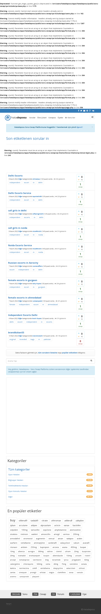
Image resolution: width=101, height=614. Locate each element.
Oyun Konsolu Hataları (17, 491)
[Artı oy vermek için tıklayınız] (78, 176)
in (33, 182)
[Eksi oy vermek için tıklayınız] (78, 179)
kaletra (13, 568)
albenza (21, 551)
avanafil (86, 543)
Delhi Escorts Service (19, 193)
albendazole (58, 555)
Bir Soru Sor (70, 117)
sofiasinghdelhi (38, 214)
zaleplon (80, 520)
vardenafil (52, 543)
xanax (66, 525)
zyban (13, 525)
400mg (74, 547)
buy (12, 520)
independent (14, 182)
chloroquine (28, 564)
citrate (45, 520)
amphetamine (60, 530)
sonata (84, 564)
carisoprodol (24, 576)
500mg (39, 564)
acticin (57, 525)
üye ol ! (80, 127)
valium (76, 543)
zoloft (34, 568)
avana (64, 547)
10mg (12, 551)
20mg (12, 555)
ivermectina (24, 568)
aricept (13, 560)
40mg (56, 564)
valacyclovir (65, 543)
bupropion (44, 547)
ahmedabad (53, 304)
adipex (34, 525)
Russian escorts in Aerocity (23, 262)
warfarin (13, 543)
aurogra (31, 551)
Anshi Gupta (36, 318)
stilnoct (82, 568)
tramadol (22, 555)
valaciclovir (70, 568)
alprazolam (46, 525)
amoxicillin (45, 534)
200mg (76, 534)
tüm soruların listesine (47, 352)
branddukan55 (16, 332)
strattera (13, 534)
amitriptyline (39, 543)
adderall (68, 520)
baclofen (77, 525)
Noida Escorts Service (20, 245)
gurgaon (41, 287)
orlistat (43, 572)
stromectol (28, 538)
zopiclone (47, 530)
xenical (51, 538)
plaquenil (35, 576)
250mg (34, 547)
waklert (34, 534)
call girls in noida (17, 227)
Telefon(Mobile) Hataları (18, 485)
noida (40, 235)
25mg (76, 551)
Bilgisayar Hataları (15, 480)
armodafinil (15, 538)
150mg (69, 555)
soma (48, 564)
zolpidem (14, 530)
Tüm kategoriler (19, 469)
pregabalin (76, 560)
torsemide (56, 560)
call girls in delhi (17, 210)
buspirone (86, 551)
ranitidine (74, 564)
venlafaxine (25, 543)
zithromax (56, 520)
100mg (24, 530)
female (12, 304)
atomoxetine (75, 530)
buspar (83, 547)
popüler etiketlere (69, 352)
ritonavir (13, 547)
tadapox (70, 538)
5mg (47, 560)
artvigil (57, 534)
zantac (13, 572)
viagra (51, 572)
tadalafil (34, 520)
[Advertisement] (50, 163)
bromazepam (34, 555)
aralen (79, 538)
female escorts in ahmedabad (24, 297)
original (12, 339)
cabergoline (15, 564)
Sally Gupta (36, 284)
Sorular (32, 117)
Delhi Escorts (15, 175)
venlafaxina (45, 568)
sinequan (23, 572)
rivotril (87, 555)
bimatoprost (24, 560)
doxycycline (58, 568)
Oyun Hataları (14, 474)
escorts (27, 217)
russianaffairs (37, 266)
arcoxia (56, 547)
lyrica (66, 560)
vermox (66, 534)
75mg (64, 564)
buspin (46, 555)
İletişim (8, 604)
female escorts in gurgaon (22, 280)
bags (32, 339)
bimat (71, 572)
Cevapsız (52, 117)
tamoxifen (35, 530)
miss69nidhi (37, 231)
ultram (68, 551)
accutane (23, 525)
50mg (86, 560)
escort (26, 182)
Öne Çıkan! (42, 117)
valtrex (50, 551)
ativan (60, 538)
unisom (78, 555)
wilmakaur (36, 179)
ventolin (80, 572)
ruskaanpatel (37, 301)
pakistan (47, 339)
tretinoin (24, 534)
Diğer (20, 179)
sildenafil (23, 520)
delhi (40, 182)
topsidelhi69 (37, 196)
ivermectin (37, 560)
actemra (13, 576)
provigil (33, 572)
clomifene (62, 572)
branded (23, 339)
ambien (24, 547)
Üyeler (60, 117)
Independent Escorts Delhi (22, 315)
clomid (59, 551)
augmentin (40, 538)
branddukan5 (37, 336)
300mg (41, 551)
